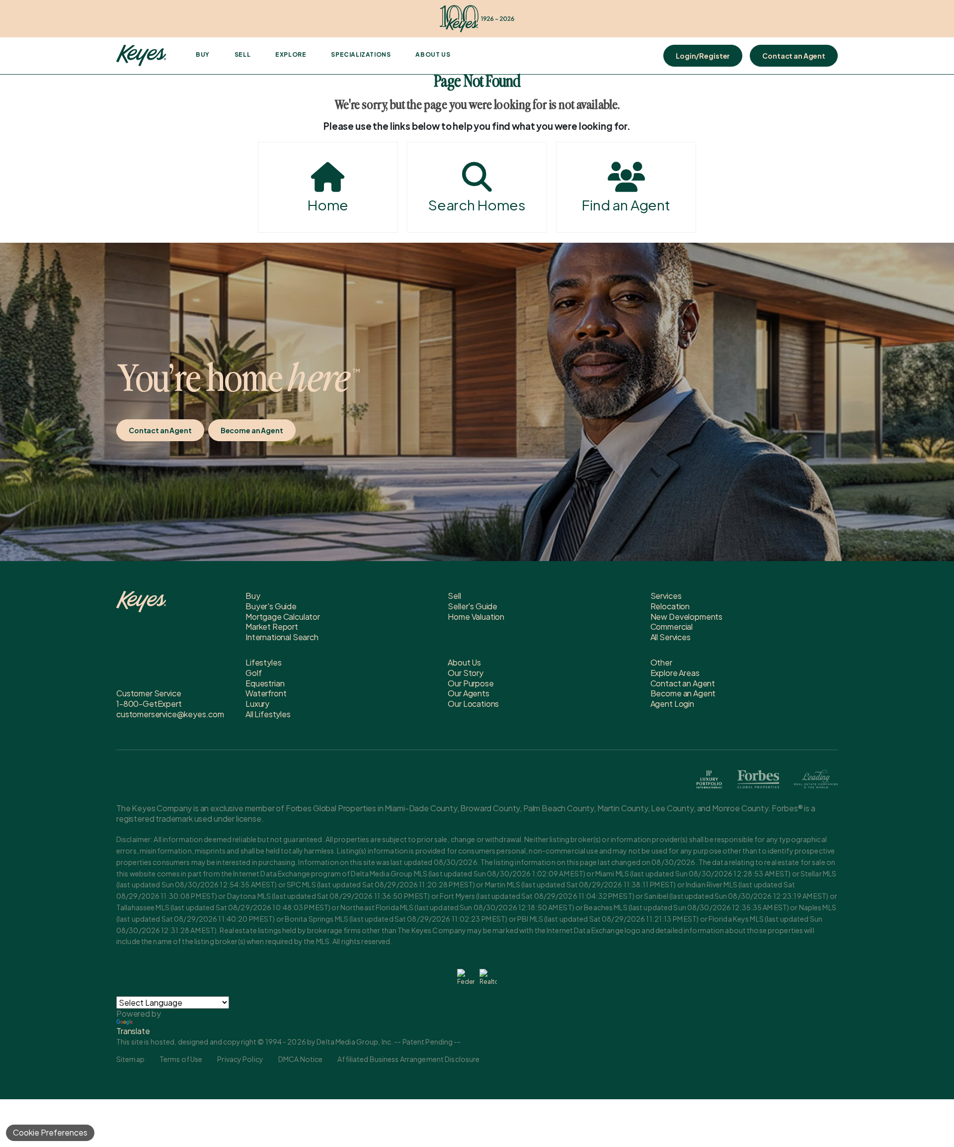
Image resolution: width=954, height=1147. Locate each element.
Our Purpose (470, 683)
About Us (432, 54)
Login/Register (703, 55)
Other (661, 662)
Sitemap (130, 1058)
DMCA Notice (300, 1058)
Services (666, 595)
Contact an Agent (793, 55)
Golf (253, 673)
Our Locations (473, 703)
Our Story (465, 673)
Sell (242, 54)
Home (328, 204)
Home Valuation (476, 616)
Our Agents (468, 693)
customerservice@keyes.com (170, 714)
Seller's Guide (472, 606)
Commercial (671, 626)
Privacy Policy (240, 1058)
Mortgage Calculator (282, 616)
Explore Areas (675, 673)
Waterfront (265, 693)
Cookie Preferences (50, 1132)
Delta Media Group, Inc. (355, 1041)
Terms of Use (180, 1058)
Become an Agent (252, 430)
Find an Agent (626, 204)
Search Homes (477, 204)
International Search (281, 637)
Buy (203, 54)
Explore (290, 54)
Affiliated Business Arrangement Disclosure (408, 1058)
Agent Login (672, 703)
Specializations (361, 54)
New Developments (686, 616)
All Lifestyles (268, 714)
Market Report (271, 626)
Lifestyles (263, 662)
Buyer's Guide (271, 606)
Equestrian (264, 683)
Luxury (257, 703)
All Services (670, 637)
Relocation (670, 606)
